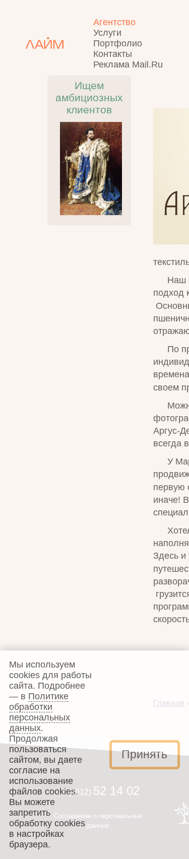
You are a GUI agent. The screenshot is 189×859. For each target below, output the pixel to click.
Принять (144, 754)
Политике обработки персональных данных (39, 712)
